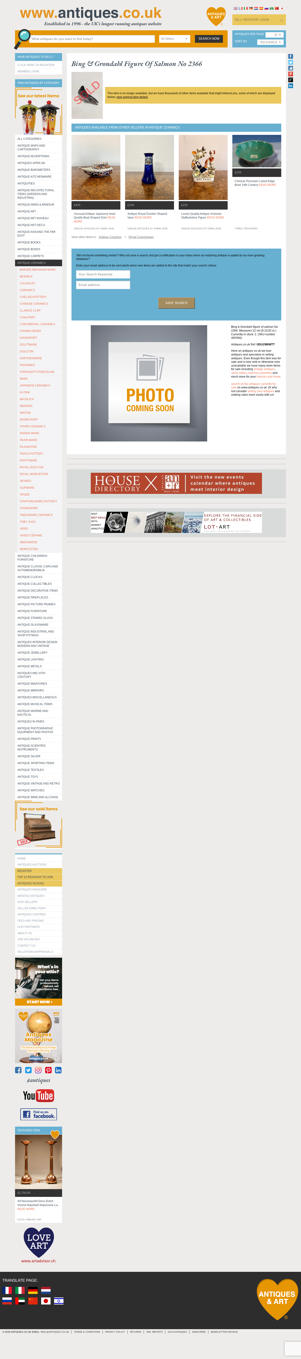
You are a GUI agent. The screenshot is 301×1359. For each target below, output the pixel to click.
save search (176, 303)
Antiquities (26, 183)
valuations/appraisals (35, 951)
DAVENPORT (28, 338)
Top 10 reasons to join (35, 877)
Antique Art (26, 211)
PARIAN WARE (29, 433)
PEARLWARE (28, 440)
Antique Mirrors (30, 690)
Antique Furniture (32, 611)
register (24, 871)
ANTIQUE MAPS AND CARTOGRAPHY (31, 147)
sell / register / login (252, 19)
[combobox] (174, 39)
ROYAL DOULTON (32, 467)
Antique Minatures (32, 683)
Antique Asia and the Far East (36, 233)
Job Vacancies (28, 939)
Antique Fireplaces (32, 597)
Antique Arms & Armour (35, 204)
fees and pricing (30, 920)
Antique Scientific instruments (31, 747)
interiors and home (269, 376)
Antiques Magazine (32, 889)
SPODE (25, 494)
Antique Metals (29, 666)
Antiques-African (31, 163)
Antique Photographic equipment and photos (35, 730)
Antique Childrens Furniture (32, 557)
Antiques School (30, 883)
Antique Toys (27, 776)
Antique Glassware (32, 624)
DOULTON (26, 351)
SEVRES (25, 481)
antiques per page (249, 34)
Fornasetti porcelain (37, 372)
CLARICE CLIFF (30, 310)
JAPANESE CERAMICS (35, 385)
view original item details (132, 97)
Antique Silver (28, 756)
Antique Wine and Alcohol (38, 797)
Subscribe (199, 1332)
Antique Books (28, 242)
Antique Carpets (30, 256)
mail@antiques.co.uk (55, 1332)
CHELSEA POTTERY (33, 297)
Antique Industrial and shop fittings (35, 633)
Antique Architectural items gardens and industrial (35, 194)
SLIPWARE (27, 487)
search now (208, 38)
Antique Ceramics (31, 263)
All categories (29, 139)
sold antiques (177, 1332)
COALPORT (27, 317)
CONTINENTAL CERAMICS (37, 324)
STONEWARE (29, 508)
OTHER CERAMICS (32, 426)
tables (243, 373)
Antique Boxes (28, 249)
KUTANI (25, 392)
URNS (24, 528)
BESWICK (26, 276)
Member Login (28, 71)
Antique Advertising (33, 156)
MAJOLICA (27, 399)
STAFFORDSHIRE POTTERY (38, 501)
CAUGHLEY (28, 283)
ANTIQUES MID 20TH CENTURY (31, 675)
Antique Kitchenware (34, 176)
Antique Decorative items (37, 590)
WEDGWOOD (28, 542)
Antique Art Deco (31, 225)
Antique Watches (30, 790)
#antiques (38, 1080)
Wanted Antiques (30, 896)
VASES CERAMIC (31, 535)
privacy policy (115, 1332)
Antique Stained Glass (35, 618)
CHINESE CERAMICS (34, 303)
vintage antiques (264, 369)
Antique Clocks (29, 577)
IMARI (24, 378)
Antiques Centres (31, 914)
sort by (241, 41)
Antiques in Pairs (30, 721)
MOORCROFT (29, 419)
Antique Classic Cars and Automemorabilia (37, 568)
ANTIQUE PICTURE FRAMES (36, 604)
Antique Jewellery (32, 652)
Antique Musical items (34, 704)
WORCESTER (29, 549)
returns (135, 1332)
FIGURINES (27, 365)
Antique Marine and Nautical (32, 712)
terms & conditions (87, 1332)
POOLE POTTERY (31, 453)
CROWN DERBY (30, 331)
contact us (26, 945)
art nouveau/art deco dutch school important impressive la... (38, 1205)
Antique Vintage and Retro (38, 783)
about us (24, 933)
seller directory (31, 908)
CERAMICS (27, 290)
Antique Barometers (33, 170)
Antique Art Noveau (33, 218)
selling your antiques (261, 391)
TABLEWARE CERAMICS (36, 515)
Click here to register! (36, 65)
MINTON (25, 412)
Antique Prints (29, 739)
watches (253, 373)
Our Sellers (27, 902)
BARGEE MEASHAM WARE (38, 269)
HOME (21, 858)
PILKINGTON (28, 447)
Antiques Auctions (32, 864)
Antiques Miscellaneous (37, 697)
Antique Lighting (30, 659)
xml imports (154, 1332)
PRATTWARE (28, 460)
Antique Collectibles (34, 584)
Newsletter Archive (224, 1332)
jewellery (266, 373)
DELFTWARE (28, 344)
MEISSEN (26, 406)
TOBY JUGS (28, 521)
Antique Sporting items (35, 763)
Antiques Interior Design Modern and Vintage (37, 644)
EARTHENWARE (31, 358)
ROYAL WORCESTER (34, 474)
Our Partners (28, 927)
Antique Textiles (30, 770)
